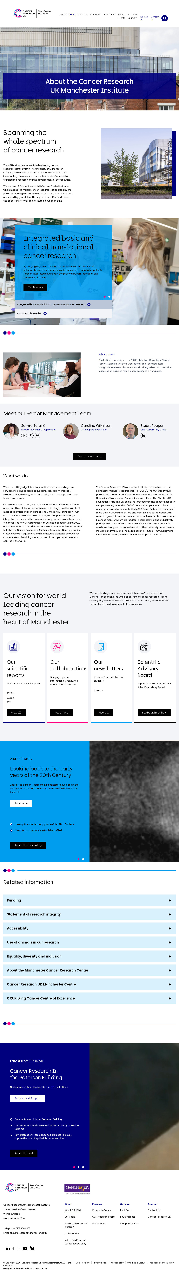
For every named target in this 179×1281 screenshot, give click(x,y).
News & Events (122, 16)
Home (63, 14)
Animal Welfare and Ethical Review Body (75, 1242)
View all (16, 712)
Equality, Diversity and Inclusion (76, 1225)
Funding (14, 900)
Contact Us (155, 18)
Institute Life (144, 18)
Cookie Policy (83, 1262)
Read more (61, 712)
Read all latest (24, 1153)
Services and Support (27, 1098)
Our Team (70, 1216)
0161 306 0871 (23, 1228)
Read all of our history (28, 845)
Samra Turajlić (33, 425)
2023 (9, 693)
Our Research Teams (104, 1216)
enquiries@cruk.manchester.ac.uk (28, 1233)
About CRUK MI (72, 1210)
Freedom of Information (161, 1262)
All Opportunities (129, 1223)
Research (83, 14)
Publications (99, 1223)
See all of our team (89, 456)
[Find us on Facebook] (13, 1248)
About (72, 14)
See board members (154, 712)
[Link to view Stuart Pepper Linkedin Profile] (143, 435)
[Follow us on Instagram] (18, 1248)
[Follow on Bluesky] (32, 1248)
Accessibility (18, 928)
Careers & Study (132, 16)
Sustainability (71, 1233)
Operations (109, 14)
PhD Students (127, 1216)
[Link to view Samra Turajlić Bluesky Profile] (37, 435)
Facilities (95, 14)
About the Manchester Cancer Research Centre (47, 970)
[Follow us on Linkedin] (8, 1248)
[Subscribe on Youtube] (25, 1248)
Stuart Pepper (152, 425)
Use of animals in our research (33, 942)
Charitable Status (136, 1262)
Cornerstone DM (39, 1268)
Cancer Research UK (159, 1216)
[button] (105, 297)
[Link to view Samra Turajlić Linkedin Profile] (24, 435)
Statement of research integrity (34, 914)
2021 (9, 702)
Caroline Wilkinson (96, 425)
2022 (9, 697)
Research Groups (101, 1210)
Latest (97, 690)
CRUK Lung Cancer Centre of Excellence (41, 998)
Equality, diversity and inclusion (34, 956)
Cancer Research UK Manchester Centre (41, 984)
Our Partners (35, 287)
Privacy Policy (100, 1262)
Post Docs (125, 1210)
